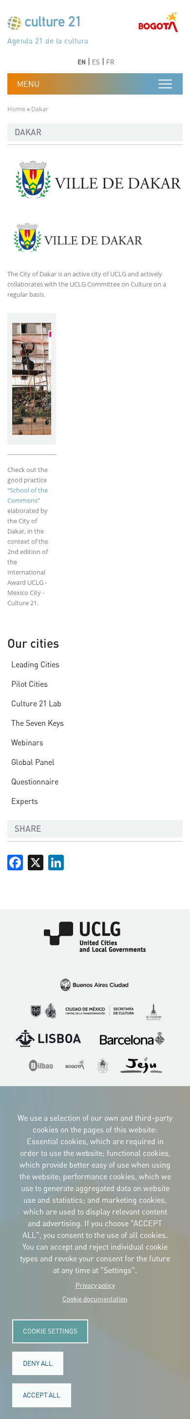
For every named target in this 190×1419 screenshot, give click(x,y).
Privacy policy (95, 1285)
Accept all (41, 1395)
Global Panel (33, 762)
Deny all (38, 1363)
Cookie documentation (95, 1299)
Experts (24, 801)
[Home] (47, 25)
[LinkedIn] (56, 861)
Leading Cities (35, 664)
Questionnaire (34, 781)
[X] (35, 861)
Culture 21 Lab (36, 703)
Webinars (27, 742)
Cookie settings (50, 1331)
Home (16, 108)
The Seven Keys (37, 723)
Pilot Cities (29, 684)
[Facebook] (15, 861)
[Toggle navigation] (165, 84)
